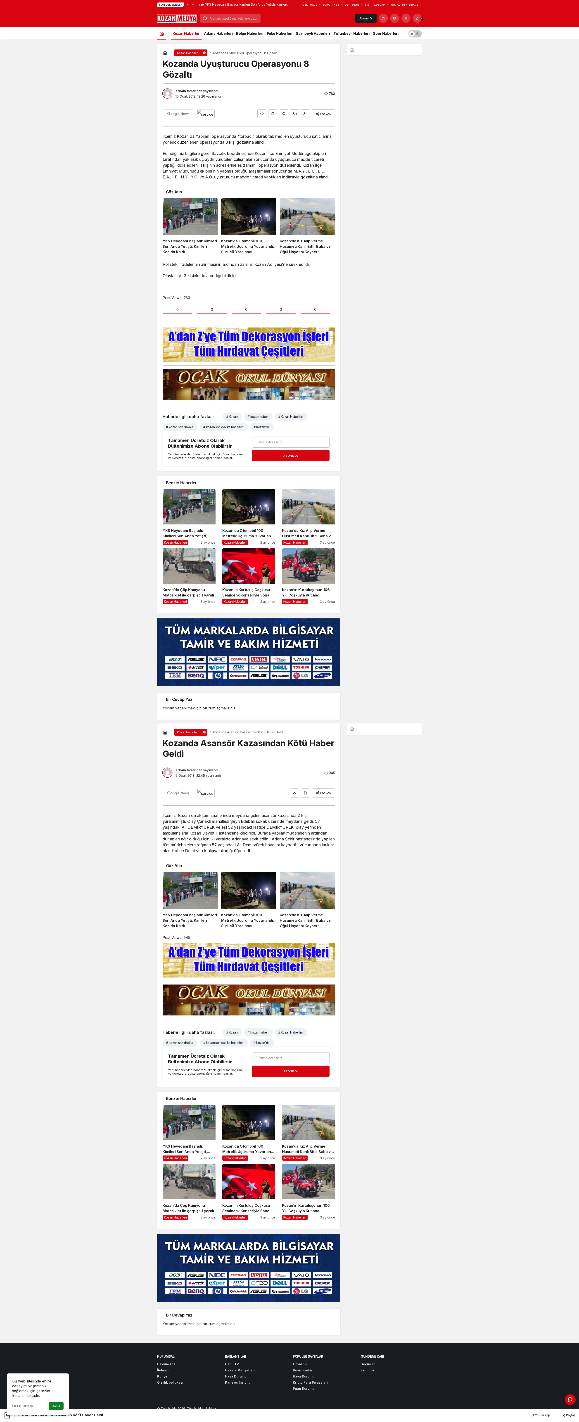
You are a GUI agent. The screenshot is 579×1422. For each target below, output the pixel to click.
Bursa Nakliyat (292, 1408)
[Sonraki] (193, 4)
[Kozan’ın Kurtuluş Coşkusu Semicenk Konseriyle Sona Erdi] (248, 576)
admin (181, 91)
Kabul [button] (56, 1406)
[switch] (415, 33)
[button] (394, 18)
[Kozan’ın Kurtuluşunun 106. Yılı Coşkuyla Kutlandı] (308, 576)
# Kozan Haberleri (290, 417)
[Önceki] (187, 4)
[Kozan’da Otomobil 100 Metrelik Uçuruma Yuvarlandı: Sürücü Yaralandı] (248, 226)
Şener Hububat (228, 1408)
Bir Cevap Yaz (179, 699)
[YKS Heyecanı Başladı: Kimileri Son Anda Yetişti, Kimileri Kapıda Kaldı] (190, 226)
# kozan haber (258, 417)
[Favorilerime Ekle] (272, 113)
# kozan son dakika (179, 427)
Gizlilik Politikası (22, 1406)
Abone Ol (366, 18)
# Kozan (231, 417)
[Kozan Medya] (177, 18)
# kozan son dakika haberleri (223, 427)
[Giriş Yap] (406, 18)
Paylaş (570, 1415)
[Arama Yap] (383, 18)
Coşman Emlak (251, 1408)
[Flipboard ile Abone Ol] (205, 114)
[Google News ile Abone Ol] (178, 114)
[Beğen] (261, 113)
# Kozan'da (261, 427)
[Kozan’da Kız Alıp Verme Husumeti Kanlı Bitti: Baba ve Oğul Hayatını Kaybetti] (307, 226)
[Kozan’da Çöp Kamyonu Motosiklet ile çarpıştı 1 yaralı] (189, 576)
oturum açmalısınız (219, 708)
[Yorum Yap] (283, 113)
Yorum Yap (542, 1415)
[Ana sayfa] (161, 33)
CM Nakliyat (272, 1408)
